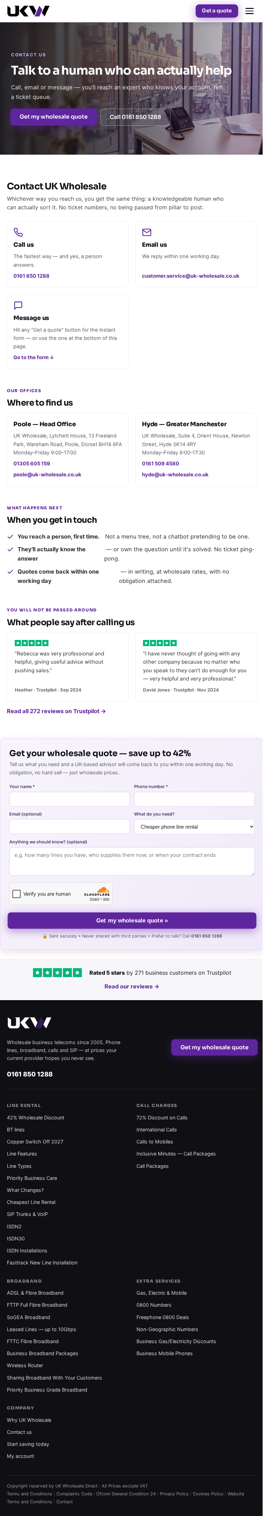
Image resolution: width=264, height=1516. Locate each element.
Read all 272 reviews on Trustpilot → (56, 711)
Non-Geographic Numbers (167, 1329)
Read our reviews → (132, 986)
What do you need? (154, 814)
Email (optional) (25, 814)
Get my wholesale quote (54, 116)
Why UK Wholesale (29, 1420)
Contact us (19, 1432)
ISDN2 (14, 1226)
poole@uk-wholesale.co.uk (47, 475)
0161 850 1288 (31, 276)
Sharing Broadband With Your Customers (54, 1378)
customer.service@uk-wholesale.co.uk (191, 276)
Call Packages (152, 1166)
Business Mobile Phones (164, 1353)
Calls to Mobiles (154, 1141)
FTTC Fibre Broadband (33, 1341)
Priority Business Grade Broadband (47, 1390)
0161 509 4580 (160, 464)
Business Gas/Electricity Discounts (176, 1341)
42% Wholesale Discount (35, 1117)
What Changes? (25, 1190)
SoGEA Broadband (28, 1317)
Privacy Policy (174, 1493)
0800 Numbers (154, 1305)
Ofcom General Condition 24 (126, 1493)
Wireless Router (25, 1365)
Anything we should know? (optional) (48, 841)
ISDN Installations (27, 1250)
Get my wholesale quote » (132, 920)
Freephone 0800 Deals (162, 1317)
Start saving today (28, 1444)
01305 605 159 (31, 464)
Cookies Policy (208, 1493)
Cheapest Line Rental (31, 1202)
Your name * (22, 786)
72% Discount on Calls (162, 1117)
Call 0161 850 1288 (135, 117)
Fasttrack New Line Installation (42, 1262)
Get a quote (217, 11)
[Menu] (249, 11)
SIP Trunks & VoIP (27, 1214)
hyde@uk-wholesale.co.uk (175, 475)
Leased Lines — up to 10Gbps (41, 1329)
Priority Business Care (32, 1178)
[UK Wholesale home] (28, 11)
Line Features (22, 1154)
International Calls (156, 1129)
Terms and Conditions (29, 1493)
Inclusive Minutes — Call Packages (176, 1154)
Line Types (19, 1166)
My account (20, 1456)
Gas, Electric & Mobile (161, 1293)
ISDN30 (16, 1238)
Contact (64, 1501)
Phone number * (151, 786)
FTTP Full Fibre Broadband (37, 1305)
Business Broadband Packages (42, 1353)
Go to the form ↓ (33, 357)
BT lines (16, 1129)
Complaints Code (74, 1493)
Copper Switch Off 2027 (35, 1141)
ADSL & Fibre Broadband (35, 1293)
